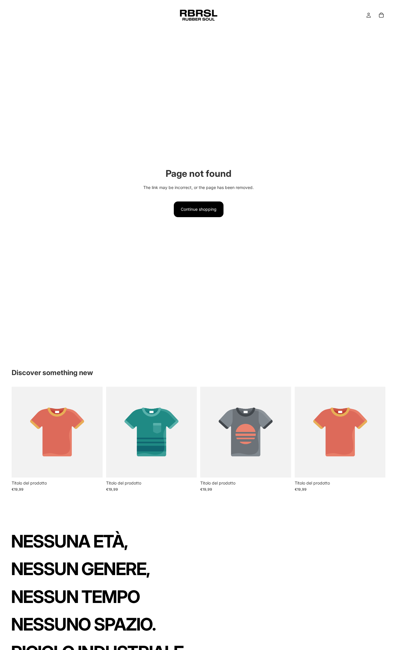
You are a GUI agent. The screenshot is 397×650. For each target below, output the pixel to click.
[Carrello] (381, 15)
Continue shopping (199, 209)
